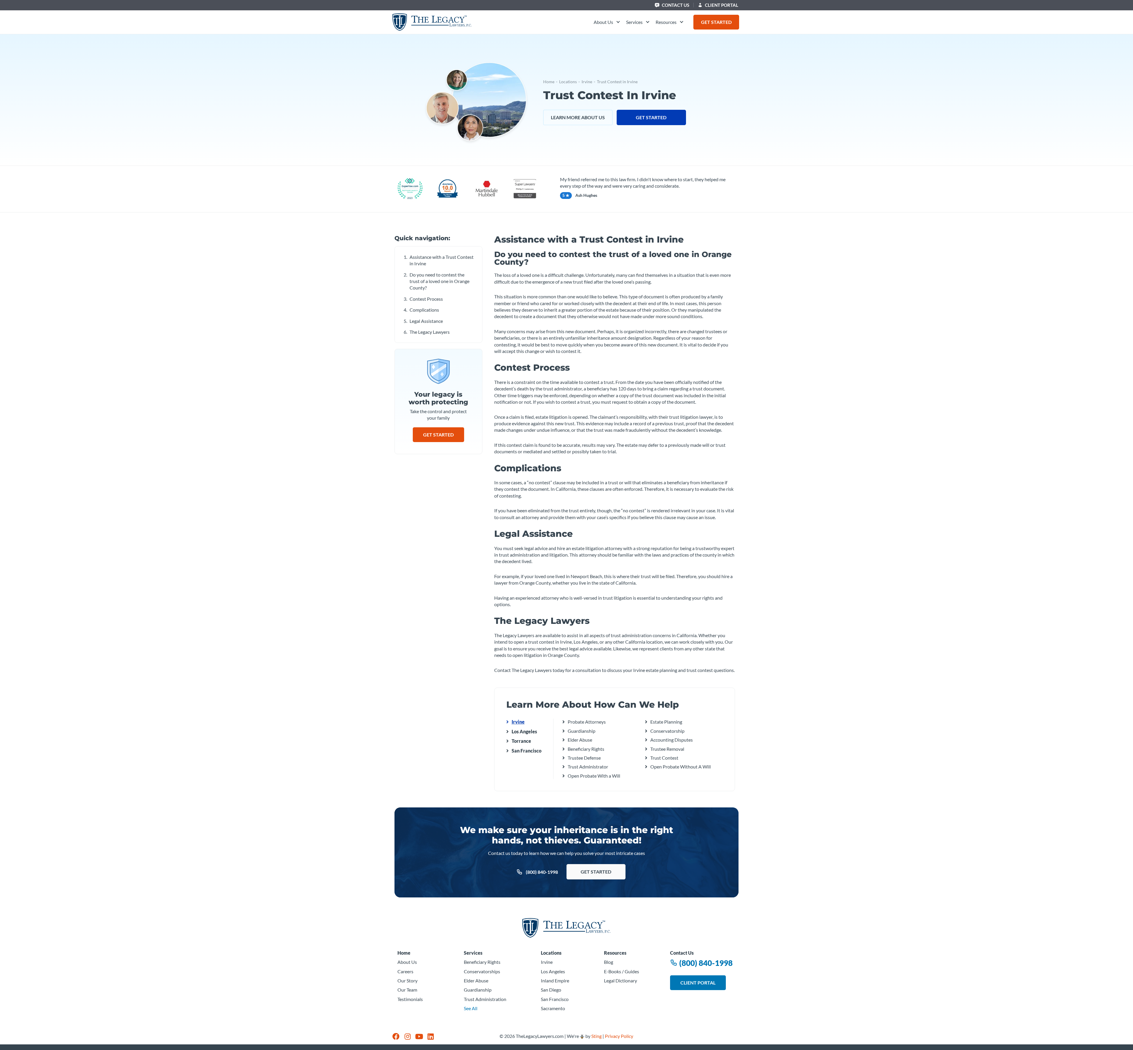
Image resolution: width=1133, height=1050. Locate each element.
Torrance (521, 741)
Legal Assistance (426, 321)
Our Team (407, 990)
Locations (568, 81)
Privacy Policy (619, 1036)
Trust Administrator (588, 766)
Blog (608, 962)
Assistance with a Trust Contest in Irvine (442, 260)
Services (473, 953)
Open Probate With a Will (594, 775)
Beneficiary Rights (586, 749)
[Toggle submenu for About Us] (617, 22)
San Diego (551, 990)
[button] (607, 22)
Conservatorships (482, 971)
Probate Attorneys (587, 721)
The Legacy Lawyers (430, 332)
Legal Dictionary (620, 980)
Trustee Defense (584, 757)
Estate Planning (666, 721)
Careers (405, 971)
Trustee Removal (667, 749)
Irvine (587, 81)
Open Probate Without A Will (680, 766)
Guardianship (581, 731)
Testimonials (410, 999)
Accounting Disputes (671, 739)
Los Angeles (524, 731)
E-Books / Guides (621, 971)
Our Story (407, 980)
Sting (596, 1036)
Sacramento (553, 1008)
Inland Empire (555, 980)
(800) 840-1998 (705, 963)
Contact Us (675, 5)
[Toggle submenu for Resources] (680, 22)
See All (470, 1008)
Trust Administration (485, 999)
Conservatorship (667, 731)
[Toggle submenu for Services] (646, 22)
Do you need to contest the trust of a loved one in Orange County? (439, 281)
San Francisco (526, 750)
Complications (424, 310)
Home (548, 81)
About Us (407, 962)
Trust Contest (664, 757)
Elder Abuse (580, 739)
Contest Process (426, 299)
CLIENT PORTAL (721, 5)
